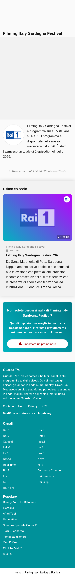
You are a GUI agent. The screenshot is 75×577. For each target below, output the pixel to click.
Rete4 (41, 435)
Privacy (32, 406)
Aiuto (21, 406)
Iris (5, 476)
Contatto (8, 406)
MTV (41, 464)
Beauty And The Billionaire (19, 502)
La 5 (40, 447)
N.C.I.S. (8, 554)
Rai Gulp (43, 482)
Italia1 (41, 441)
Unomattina (10, 519)
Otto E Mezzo (11, 542)
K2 (4, 482)
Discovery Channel (49, 470)
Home (18, 572)
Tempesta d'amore (15, 536)
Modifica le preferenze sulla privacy (27, 413)
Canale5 (8, 441)
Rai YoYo (8, 487)
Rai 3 (6, 435)
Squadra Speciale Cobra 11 (20, 525)
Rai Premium (46, 476)
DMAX (7, 458)
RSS (44, 406)
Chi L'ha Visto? (12, 548)
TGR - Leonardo (13, 530)
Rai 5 (6, 470)
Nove (41, 458)
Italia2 (7, 447)
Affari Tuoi (9, 513)
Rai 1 (6, 430)
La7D (41, 453)
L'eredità (8, 507)
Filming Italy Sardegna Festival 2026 (33, 255)
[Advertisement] (37, 78)
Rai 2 (41, 430)
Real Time (9, 464)
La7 (5, 453)
